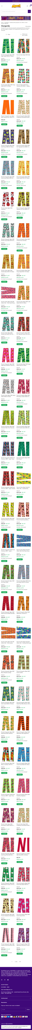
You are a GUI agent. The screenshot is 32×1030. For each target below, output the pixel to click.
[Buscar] (29, 11)
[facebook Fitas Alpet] (4, 980)
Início (2, 22)
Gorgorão (7, 22)
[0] (30, 6)
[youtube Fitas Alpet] (7, 980)
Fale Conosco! (16, 1)
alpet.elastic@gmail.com (6, 989)
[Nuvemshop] (7, 1024)
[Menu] (2, 6)
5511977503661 (4, 984)
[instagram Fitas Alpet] (1, 980)
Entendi (19, 1027)
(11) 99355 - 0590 (5, 987)
